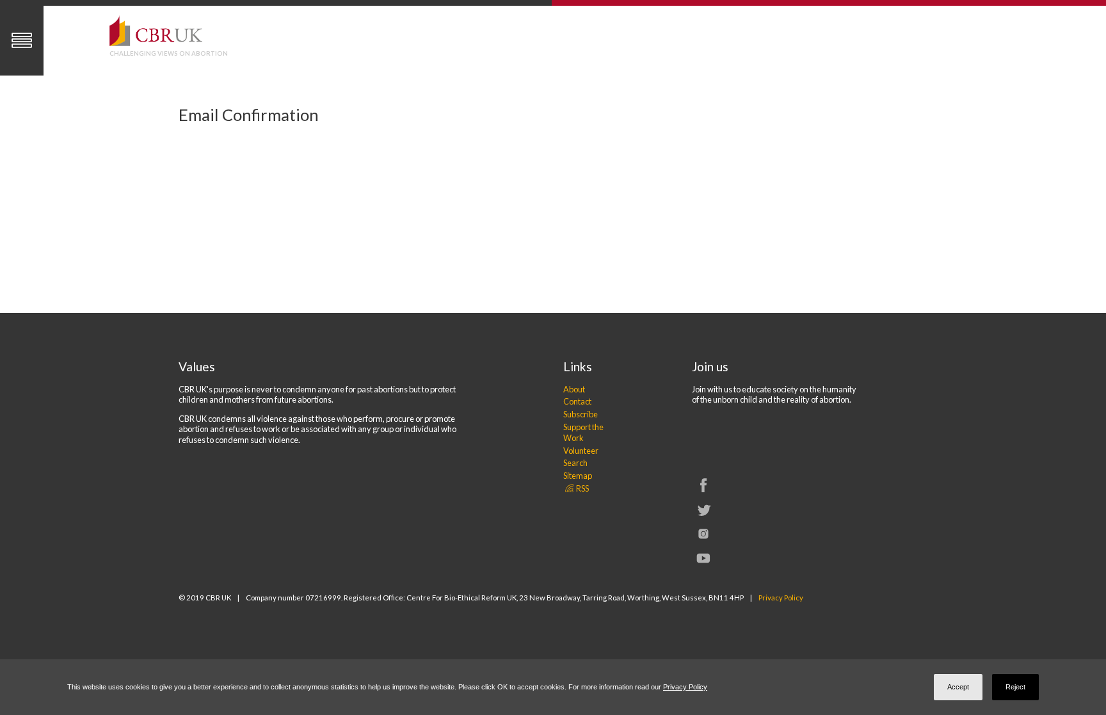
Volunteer (580, 451)
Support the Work (583, 432)
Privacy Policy (780, 597)
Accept (958, 687)
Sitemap (577, 475)
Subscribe (580, 414)
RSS (582, 488)
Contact (577, 401)
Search (575, 463)
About (574, 389)
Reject (1015, 687)
